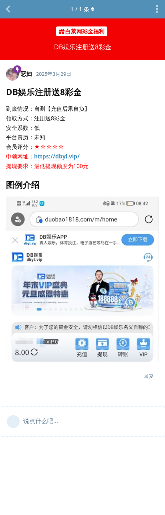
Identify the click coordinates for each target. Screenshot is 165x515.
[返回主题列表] (8, 9)
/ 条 (79, 9)
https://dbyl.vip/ (57, 156)
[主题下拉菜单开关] (157, 9)
